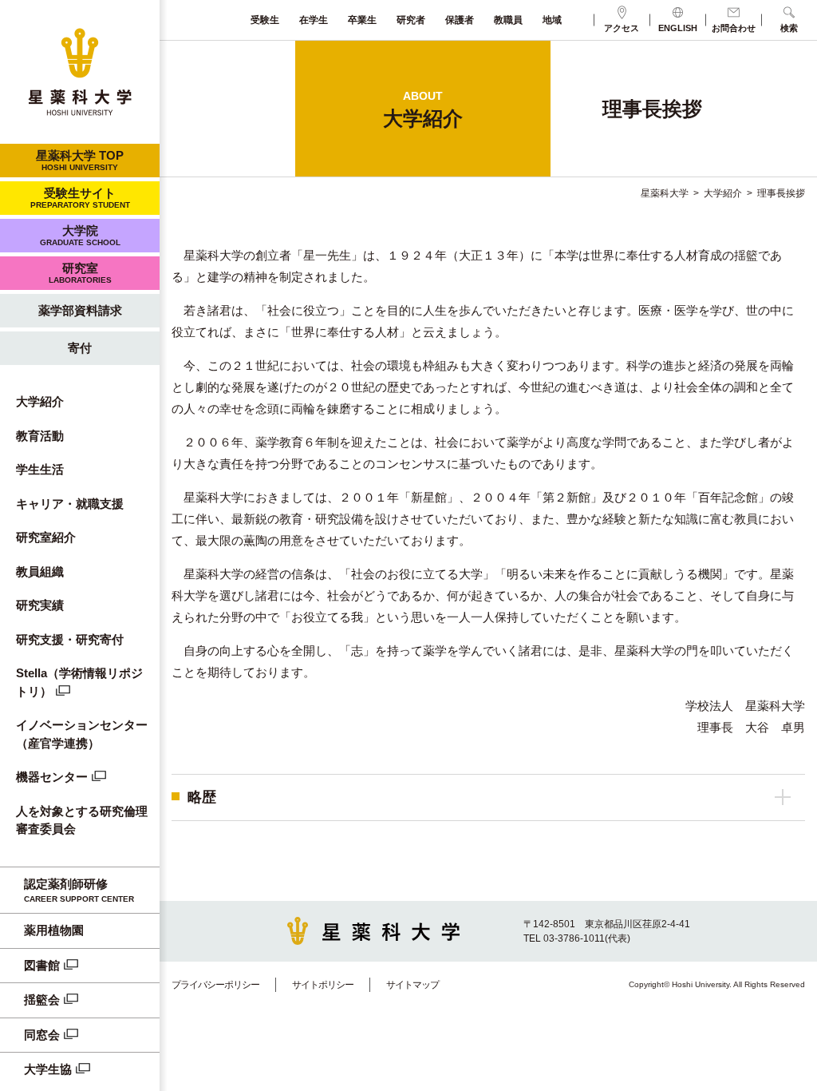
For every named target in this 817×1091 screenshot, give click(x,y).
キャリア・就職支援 (70, 503)
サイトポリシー (322, 984)
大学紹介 (40, 401)
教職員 (508, 20)
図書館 (42, 965)
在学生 (313, 20)
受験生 (265, 20)
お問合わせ (734, 28)
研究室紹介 (46, 537)
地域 (552, 20)
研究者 (411, 20)
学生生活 (40, 469)
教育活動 (40, 435)
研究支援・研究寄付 (70, 639)
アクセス (621, 28)
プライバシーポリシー (215, 984)
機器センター (52, 777)
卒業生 (362, 20)
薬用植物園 (54, 930)
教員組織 (40, 571)
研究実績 (40, 605)
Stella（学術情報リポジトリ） (79, 682)
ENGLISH (677, 28)
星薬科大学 (665, 193)
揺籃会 (42, 999)
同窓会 (42, 1034)
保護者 (459, 20)
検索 (789, 28)
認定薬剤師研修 (79, 890)
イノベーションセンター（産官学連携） (82, 734)
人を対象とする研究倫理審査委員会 (82, 820)
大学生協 (48, 1069)
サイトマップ (412, 984)
